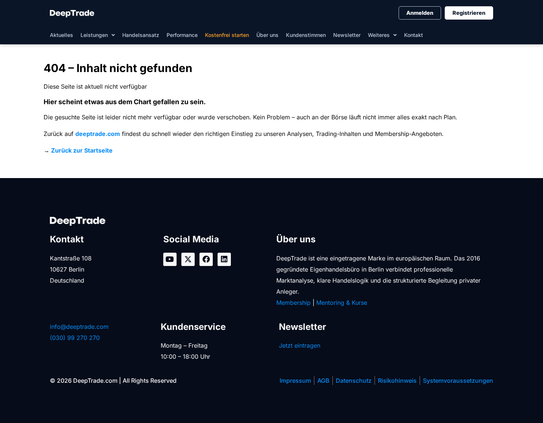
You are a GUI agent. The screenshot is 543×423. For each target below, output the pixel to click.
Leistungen (94, 35)
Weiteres (379, 35)
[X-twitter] (188, 259)
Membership (293, 302)
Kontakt (413, 35)
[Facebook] (206, 259)
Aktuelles (61, 35)
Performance (182, 35)
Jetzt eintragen (299, 345)
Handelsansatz (140, 35)
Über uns (267, 35)
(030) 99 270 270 (75, 337)
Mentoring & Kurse (341, 302)
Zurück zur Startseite (82, 150)
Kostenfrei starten (227, 35)
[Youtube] (170, 259)
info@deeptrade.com (79, 326)
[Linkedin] (224, 259)
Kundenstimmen (306, 35)
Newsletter (347, 35)
